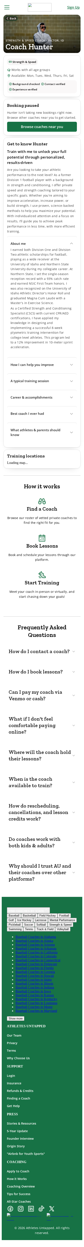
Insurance (14, 1083)
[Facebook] (10, 1209)
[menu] (7, 7)
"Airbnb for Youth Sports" (26, 1154)
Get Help (13, 1106)
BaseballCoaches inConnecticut (38, 960)
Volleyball (63, 929)
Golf (11, 920)
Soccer (28, 924)
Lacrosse (40, 920)
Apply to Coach (18, 1171)
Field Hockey (47, 915)
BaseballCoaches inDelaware (36, 964)
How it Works (17, 1179)
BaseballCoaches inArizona (35, 944)
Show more (16, 1018)
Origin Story (16, 1146)
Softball (41, 924)
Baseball (14, 915)
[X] (51, 1209)
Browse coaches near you (42, 126)
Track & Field (45, 929)
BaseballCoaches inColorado (36, 956)
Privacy (12, 1043)
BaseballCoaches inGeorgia (35, 972)
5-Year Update (17, 1131)
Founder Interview (20, 1138)
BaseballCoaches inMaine (34, 1007)
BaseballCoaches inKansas (35, 995)
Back (13, 18)
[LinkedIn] (31, 1209)
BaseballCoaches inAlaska (34, 940)
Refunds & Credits (20, 1091)
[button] (42, 243)
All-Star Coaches (19, 1201)
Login (11, 1076)
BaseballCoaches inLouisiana (36, 1003)
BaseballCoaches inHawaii (35, 976)
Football (64, 915)
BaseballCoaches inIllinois (34, 983)
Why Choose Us (18, 1058)
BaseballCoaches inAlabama (36, 937)
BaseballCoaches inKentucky (36, 999)
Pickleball (15, 924)
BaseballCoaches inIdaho (34, 979)
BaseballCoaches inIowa (33, 991)
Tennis (29, 929)
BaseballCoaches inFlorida (35, 968)
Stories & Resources (21, 1123)
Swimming (15, 929)
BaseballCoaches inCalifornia (37, 952)
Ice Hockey (24, 920)
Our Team (14, 1035)
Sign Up (73, 7)
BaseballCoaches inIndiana (35, 987)
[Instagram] (20, 1209)
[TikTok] (41, 1209)
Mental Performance (62, 920)
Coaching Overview (21, 1186)
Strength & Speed (60, 924)
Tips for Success (18, 1194)
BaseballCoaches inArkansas (36, 948)
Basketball (29, 915)
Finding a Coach (18, 1098)
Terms (11, 1050)
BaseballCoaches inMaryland (36, 1011)
